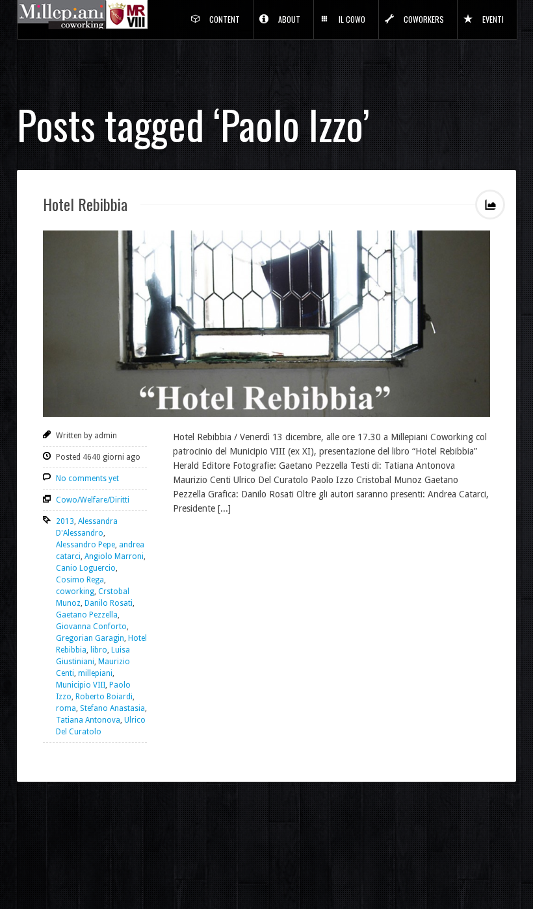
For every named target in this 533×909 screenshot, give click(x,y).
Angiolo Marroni (114, 556)
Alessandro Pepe (85, 544)
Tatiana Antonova (88, 720)
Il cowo (352, 19)
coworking (75, 591)
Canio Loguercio (86, 568)
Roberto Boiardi (104, 696)
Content (224, 19)
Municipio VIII (80, 685)
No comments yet (87, 478)
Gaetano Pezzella (87, 614)
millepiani (95, 673)
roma (66, 708)
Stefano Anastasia (112, 708)
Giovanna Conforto (91, 626)
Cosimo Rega (80, 579)
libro (98, 649)
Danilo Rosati (108, 603)
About (289, 19)
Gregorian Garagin (90, 638)
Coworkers (424, 19)
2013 (65, 521)
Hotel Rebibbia (85, 204)
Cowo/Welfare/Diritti (92, 499)
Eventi (493, 19)
